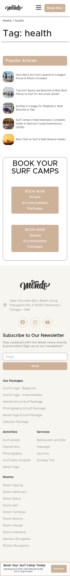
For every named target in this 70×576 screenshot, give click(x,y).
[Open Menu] (39, 7)
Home (7, 20)
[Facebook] (22, 322)
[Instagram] (35, 322)
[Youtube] (47, 322)
